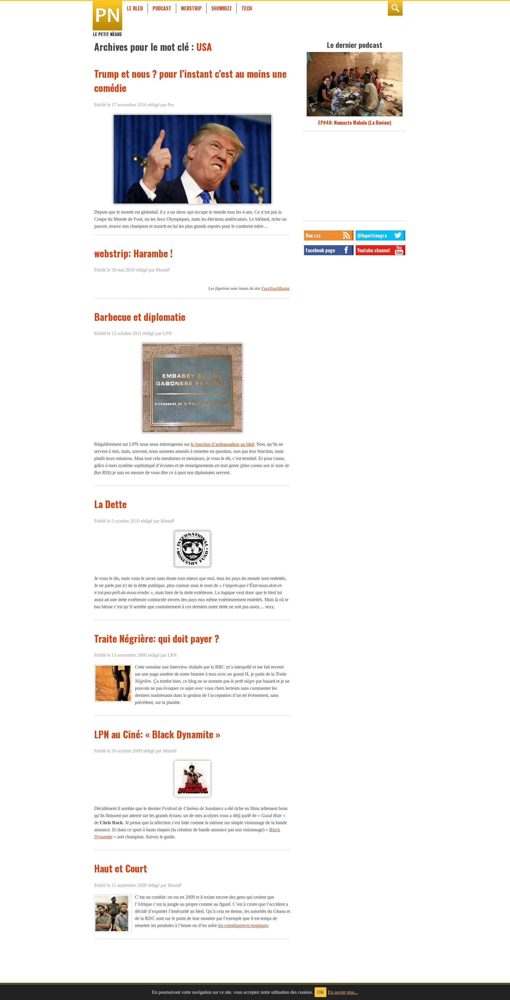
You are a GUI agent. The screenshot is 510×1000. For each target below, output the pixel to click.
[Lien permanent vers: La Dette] (192, 566)
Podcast (162, 8)
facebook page (320, 250)
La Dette (110, 504)
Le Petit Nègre (107, 31)
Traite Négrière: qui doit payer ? (156, 638)
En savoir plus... (343, 992)
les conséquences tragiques (243, 925)
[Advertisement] (354, 177)
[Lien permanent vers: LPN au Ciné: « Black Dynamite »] (192, 796)
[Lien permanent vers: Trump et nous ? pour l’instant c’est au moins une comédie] (192, 203)
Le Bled (135, 8)
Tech (246, 8)
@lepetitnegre (372, 235)
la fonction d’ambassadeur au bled (222, 444)
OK (320, 992)
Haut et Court (120, 868)
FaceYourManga (275, 288)
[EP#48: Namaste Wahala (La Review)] (355, 115)
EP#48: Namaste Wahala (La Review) (354, 122)
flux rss (313, 235)
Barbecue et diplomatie (139, 316)
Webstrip (191, 8)
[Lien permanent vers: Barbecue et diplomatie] (192, 432)
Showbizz (221, 8)
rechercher (395, 8)
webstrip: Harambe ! (133, 253)
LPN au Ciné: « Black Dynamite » (157, 734)
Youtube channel (373, 250)
